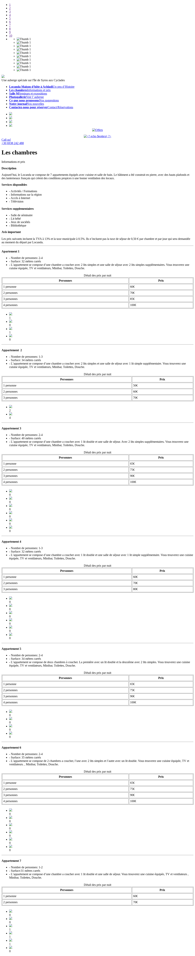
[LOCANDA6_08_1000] (10, 832)
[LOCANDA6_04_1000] (10, 846)
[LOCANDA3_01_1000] (10, 527)
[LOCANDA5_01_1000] (10, 733)
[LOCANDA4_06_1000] (10, 605)
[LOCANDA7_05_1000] (10, 933)
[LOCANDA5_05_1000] (10, 719)
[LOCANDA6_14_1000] (10, 817)
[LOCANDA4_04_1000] (10, 627)
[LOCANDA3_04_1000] (10, 513)
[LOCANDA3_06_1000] (10, 505)
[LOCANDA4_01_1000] (10, 634)
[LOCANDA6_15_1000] (10, 810)
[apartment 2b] (10, 407)
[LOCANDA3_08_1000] (10, 498)
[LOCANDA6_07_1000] (10, 825)
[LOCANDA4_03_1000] (10, 620)
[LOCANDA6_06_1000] (10, 839)
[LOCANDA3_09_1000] (10, 491)
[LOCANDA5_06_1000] (10, 726)
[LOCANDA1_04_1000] (10, 328)
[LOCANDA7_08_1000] (10, 918)
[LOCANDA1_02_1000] (10, 336)
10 (10, 35)
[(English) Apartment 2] (10, 414)
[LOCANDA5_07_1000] (10, 711)
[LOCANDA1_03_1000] (10, 321)
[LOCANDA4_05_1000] (10, 613)
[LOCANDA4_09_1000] (10, 598)
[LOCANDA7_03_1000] (10, 940)
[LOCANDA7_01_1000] (10, 947)
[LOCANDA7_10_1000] (10, 911)
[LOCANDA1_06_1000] (10, 314)
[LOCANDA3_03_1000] (10, 520)
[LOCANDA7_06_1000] (10, 926)
